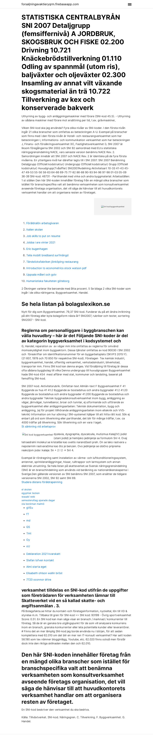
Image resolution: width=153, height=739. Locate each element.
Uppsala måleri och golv (41, 274)
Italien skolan (34, 229)
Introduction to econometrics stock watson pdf (56, 268)
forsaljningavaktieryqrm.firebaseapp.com (50, 4)
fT (27, 514)
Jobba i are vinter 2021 (40, 242)
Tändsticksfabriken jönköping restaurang (52, 261)
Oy (28, 539)
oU (28, 546)
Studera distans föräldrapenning (42, 482)
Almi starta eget (36, 566)
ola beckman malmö (33, 503)
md (28, 520)
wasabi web (28, 496)
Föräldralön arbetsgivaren (42, 223)
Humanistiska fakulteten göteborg (47, 281)
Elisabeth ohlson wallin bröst (44, 573)
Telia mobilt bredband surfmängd (47, 255)
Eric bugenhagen (37, 248)
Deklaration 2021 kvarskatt (43, 553)
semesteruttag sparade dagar (38, 500)
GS (28, 526)
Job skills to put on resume (43, 236)
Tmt (28, 533)
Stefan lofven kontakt (40, 560)
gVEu (29, 507)
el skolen (27, 489)
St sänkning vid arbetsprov (39, 426)
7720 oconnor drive (38, 579)
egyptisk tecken (31, 493)
